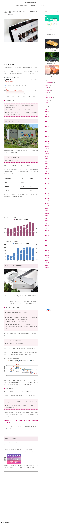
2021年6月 (47, 193)
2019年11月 (47, 240)
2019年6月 (47, 252)
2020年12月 (47, 208)
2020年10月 (47, 213)
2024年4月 (47, 109)
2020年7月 (47, 220)
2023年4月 (47, 138)
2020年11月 (47, 210)
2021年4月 (47, 198)
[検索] (57, 12)
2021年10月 (47, 183)
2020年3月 (47, 230)
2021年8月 (47, 188)
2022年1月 (47, 176)
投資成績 (46, 92)
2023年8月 (47, 129)
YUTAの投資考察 (48, 82)
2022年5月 (47, 166)
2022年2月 (47, 173)
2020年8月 (47, 218)
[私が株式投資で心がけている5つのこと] (52, 69)
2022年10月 (47, 153)
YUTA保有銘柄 (32, 5)
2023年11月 (47, 121)
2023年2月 (47, 143)
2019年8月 (47, 247)
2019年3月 (47, 260)
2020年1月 (47, 235)
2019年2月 (47, 262)
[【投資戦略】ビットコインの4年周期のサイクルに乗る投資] (52, 43)
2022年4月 (47, 168)
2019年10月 (47, 243)
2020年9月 (47, 215)
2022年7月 (47, 161)
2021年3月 (47, 200)
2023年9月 (47, 126)
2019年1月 (47, 265)
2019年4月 (47, 257)
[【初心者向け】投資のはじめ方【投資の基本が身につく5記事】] (52, 56)
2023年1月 (47, 146)
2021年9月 (47, 186)
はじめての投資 (23, 5)
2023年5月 (47, 136)
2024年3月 (47, 111)
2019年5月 (47, 255)
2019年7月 (47, 250)
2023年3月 (47, 141)
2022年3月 (47, 171)
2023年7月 (47, 131)
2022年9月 (47, 156)
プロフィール (39, 5)
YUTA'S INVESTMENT (6, 522)
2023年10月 (47, 124)
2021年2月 (47, 203)
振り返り (46, 95)
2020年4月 (47, 228)
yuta (6, 14)
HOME (17, 5)
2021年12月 (47, 178)
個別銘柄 (46, 85)
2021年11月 (47, 181)
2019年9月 (47, 245)
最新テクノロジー (48, 97)
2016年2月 (47, 267)
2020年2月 (47, 233)
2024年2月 (47, 114)
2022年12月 (47, 148)
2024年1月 (47, 116)
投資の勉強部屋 (48, 90)
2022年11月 (47, 151)
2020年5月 (47, 225)
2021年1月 (47, 205)
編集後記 (46, 102)
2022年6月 (47, 163)
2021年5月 (47, 195)
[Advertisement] (21, 54)
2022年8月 (47, 158)
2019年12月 (47, 238)
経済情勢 (46, 100)
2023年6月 (47, 134)
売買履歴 (46, 87)
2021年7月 (47, 191)
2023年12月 (47, 119)
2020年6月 (47, 223)
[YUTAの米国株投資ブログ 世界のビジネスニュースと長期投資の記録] (30, 2)
